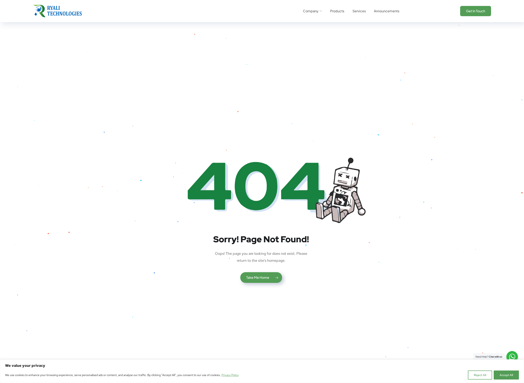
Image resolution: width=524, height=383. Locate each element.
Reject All (480, 375)
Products (337, 11)
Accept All (506, 375)
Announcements (386, 11)
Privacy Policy (230, 375)
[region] (262, 371)
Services (359, 11)
